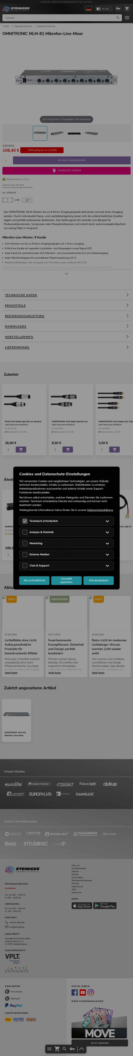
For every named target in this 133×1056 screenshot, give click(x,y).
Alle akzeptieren (98, 580)
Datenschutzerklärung (100, 510)
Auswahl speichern (66, 580)
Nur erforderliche (34, 580)
